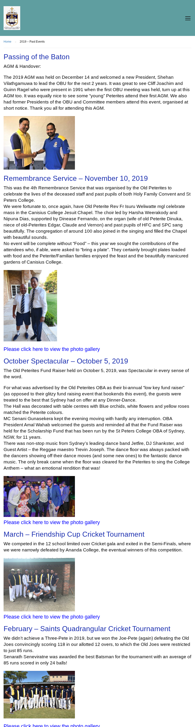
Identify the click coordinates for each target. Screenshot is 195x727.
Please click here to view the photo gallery (52, 349)
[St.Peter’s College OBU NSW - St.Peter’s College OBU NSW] (12, 20)
